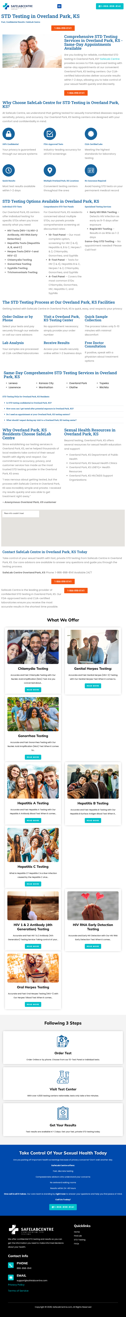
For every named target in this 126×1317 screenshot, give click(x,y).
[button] (59, 6)
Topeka (104, 383)
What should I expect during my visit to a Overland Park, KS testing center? (41, 420)
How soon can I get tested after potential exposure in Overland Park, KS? (40, 408)
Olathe (73, 387)
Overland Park (78, 383)
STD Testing (79, 1239)
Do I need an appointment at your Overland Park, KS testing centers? (38, 414)
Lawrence (15, 387)
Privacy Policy (16, 1284)
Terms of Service (18, 1290)
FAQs (76, 1243)
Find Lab (78, 1235)
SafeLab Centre (110, 59)
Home (77, 1231)
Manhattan (46, 387)
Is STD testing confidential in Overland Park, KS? (29, 402)
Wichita (104, 387)
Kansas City (46, 383)
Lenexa (13, 383)
